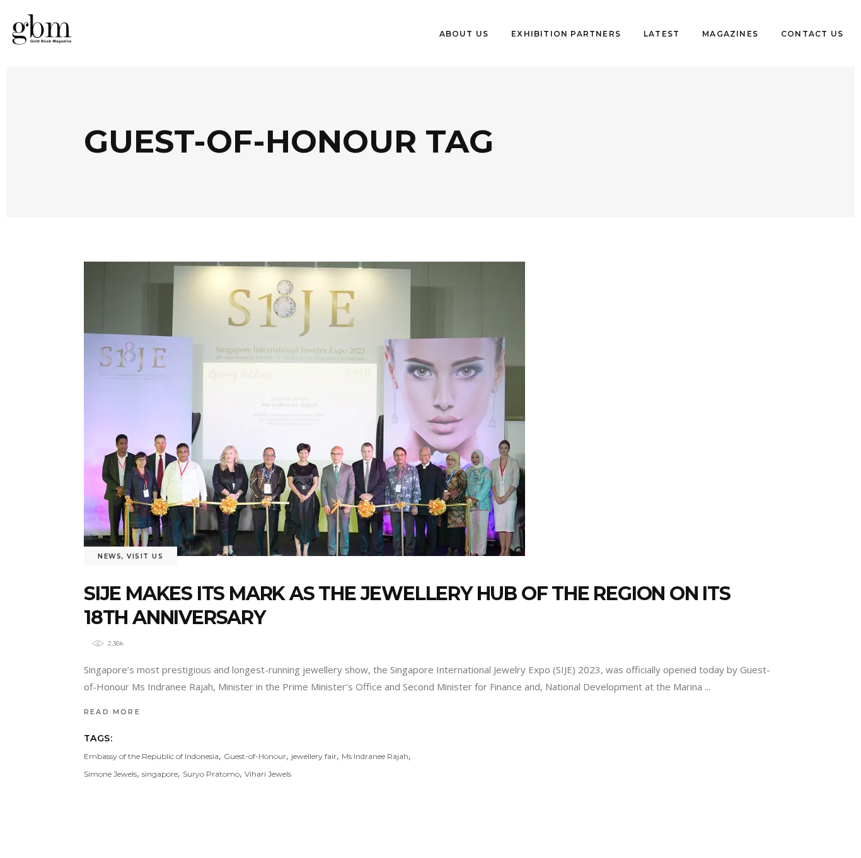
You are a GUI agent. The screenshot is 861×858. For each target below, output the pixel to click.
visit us (145, 556)
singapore (160, 774)
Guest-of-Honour (255, 756)
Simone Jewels (110, 774)
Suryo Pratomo (211, 774)
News (110, 556)
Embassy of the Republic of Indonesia (151, 756)
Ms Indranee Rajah (375, 756)
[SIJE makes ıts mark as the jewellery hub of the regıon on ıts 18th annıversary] (304, 409)
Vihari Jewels (268, 774)
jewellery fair (314, 756)
